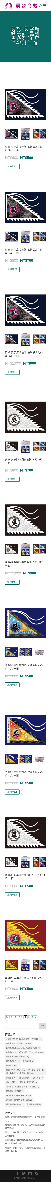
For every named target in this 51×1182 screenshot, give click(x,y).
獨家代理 (38, 1078)
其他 (28, 1043)
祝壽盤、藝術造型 (28, 1082)
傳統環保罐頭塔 (14, 1043)
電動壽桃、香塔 (34, 1104)
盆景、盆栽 (11, 1082)
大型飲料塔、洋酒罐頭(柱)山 (30, 1052)
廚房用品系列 (13, 1061)
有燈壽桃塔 (28, 1061)
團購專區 (11, 1052)
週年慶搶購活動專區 (15, 1104)
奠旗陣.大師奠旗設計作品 (17, 1057)
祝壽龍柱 (34, 1087)
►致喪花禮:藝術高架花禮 (17, 1039)
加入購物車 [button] (12, 166)
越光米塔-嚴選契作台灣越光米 (19, 1100)
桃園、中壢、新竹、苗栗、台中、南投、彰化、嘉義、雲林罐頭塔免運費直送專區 (25, 1071)
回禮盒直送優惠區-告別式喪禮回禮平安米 (23, 1048)
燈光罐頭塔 (24, 1078)
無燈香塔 (11, 1078)
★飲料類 (37, 1039)
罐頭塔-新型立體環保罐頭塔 (18, 1096)
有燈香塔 (11, 1066)
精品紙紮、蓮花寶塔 (15, 1091)
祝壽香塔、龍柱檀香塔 (16, 1087)
